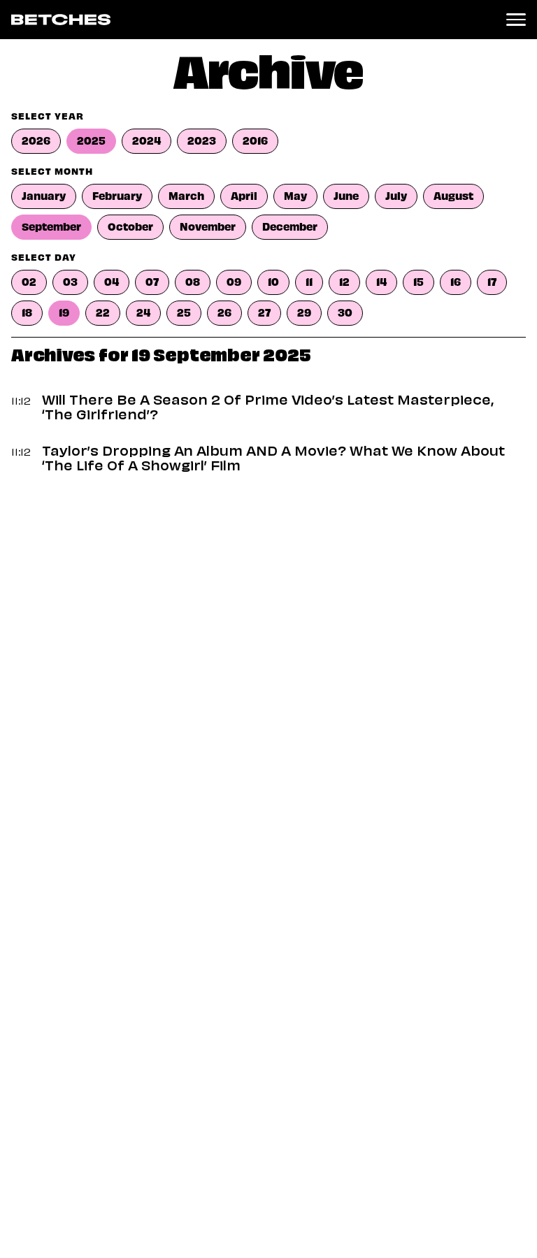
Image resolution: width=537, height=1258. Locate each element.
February (117, 196)
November (208, 227)
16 (455, 282)
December (289, 227)
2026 (36, 141)
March (186, 196)
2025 (91, 141)
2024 (146, 141)
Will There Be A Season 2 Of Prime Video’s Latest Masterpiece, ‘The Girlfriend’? (268, 408)
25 (184, 313)
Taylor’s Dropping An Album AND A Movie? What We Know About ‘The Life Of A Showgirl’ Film (273, 459)
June (346, 196)
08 (192, 282)
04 (111, 282)
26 (224, 313)
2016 (255, 141)
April (244, 196)
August (453, 196)
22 (103, 313)
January (44, 196)
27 (264, 313)
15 (418, 282)
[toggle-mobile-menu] (516, 19)
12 (344, 282)
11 (309, 282)
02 (29, 282)
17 (491, 282)
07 (152, 282)
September (51, 227)
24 (143, 313)
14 (381, 282)
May (295, 196)
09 (234, 282)
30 (345, 313)
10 (273, 282)
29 (304, 313)
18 (27, 313)
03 (70, 282)
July (396, 196)
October (130, 227)
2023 (201, 141)
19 (64, 313)
